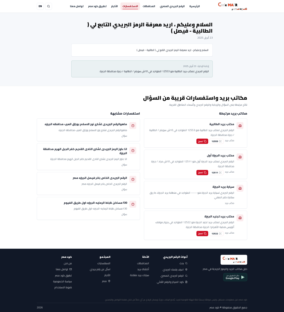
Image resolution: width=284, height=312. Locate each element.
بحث (181, 263)
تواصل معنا (76, 6)
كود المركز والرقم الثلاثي (170, 282)
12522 (215, 233)
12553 (215, 141)
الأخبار (114, 6)
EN (40, 6)
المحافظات (149, 6)
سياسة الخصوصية (62, 281)
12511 (215, 172)
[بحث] (48, 6)
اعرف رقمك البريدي (173, 269)
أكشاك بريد (143, 269)
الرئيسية (194, 6)
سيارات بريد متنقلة (139, 275)
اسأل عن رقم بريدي (100, 269)
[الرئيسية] (232, 6)
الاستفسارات (130, 6)
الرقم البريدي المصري (172, 6)
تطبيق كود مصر (97, 6)
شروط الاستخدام (63, 287)
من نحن (68, 263)
